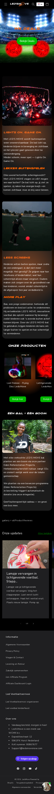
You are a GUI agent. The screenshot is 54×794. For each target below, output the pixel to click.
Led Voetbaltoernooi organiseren (22, 701)
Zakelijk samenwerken (17, 670)
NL (41, 4)
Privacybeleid (41, 783)
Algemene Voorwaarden (18, 644)
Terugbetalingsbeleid (24, 783)
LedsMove (26, 779)
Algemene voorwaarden (21, 787)
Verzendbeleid (39, 787)
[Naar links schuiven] (21, 623)
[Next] (46, 377)
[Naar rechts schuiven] (33, 623)
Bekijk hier (17, 399)
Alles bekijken (45, 533)
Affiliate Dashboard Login (18, 683)
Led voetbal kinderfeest (18, 708)
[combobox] (40, 4)
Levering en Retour (15, 664)
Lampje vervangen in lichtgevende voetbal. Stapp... (22, 577)
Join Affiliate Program (16, 677)
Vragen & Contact (15, 657)
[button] (6, 4)
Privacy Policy (12, 651)
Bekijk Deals (27, 41)
